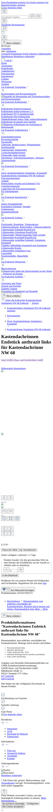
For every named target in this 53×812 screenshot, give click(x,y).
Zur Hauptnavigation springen (24, 3)
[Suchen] (32, 16)
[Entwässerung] (2, 194)
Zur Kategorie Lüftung (12, 217)
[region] (26, 455)
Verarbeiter (12, 756)
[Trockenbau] (26, 99)
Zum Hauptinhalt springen (13, 2)
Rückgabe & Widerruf (17, 734)
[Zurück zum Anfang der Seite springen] (4, 791)
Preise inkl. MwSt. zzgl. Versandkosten (19, 550)
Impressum (12, 728)
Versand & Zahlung (16, 753)
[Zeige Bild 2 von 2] (5, 502)
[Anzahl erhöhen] (21, 569)
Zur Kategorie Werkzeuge (13, 262)
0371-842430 (7, 676)
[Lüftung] (2, 259)
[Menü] (4, 11)
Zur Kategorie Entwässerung (15, 166)
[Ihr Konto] (4, 37)
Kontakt (11, 758)
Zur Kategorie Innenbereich (14, 197)
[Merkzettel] (3, 33)
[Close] (2, 515)
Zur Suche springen (35, 2)
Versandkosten (8, 783)
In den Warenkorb (9, 575)
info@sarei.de (7, 678)
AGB (9, 731)
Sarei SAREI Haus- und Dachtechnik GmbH (22, 360)
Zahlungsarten (44, 54)
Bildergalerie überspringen (13, 368)
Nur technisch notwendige (13, 804)
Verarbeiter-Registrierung (13, 25)
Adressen (33, 54)
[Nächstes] (11, 497)
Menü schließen (13, 43)
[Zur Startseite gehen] (11, 7)
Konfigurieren (32, 804)
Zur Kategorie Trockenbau (13, 87)
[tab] (28, 605)
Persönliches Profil (20, 54)
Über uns (11, 750)
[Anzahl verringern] (6, 569)
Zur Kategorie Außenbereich (14, 130)
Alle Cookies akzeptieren (13, 807)
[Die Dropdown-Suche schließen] (38, 16)
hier (44, 583)
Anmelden (6, 48)
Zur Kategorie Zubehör (12, 276)
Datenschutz (13, 736)
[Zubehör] (19, 291)
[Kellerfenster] (26, 127)
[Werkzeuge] (26, 274)
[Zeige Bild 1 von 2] (2, 502)
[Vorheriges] (4, 497)
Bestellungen (7, 56)
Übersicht (6, 54)
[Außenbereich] (2, 163)
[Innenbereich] (2, 215)
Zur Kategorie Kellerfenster (14, 102)
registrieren (11, 51)
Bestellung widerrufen (24, 56)
